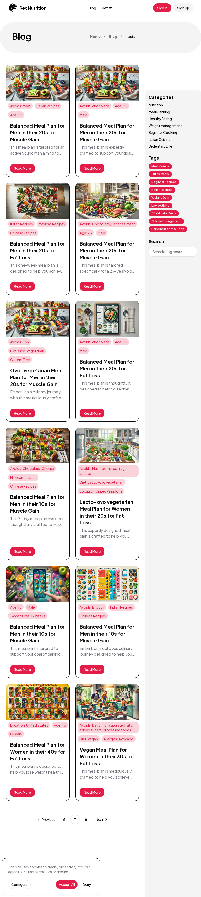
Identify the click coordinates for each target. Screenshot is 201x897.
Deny (87, 884)
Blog (92, 8)
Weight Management (165, 125)
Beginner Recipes (163, 182)
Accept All (67, 884)
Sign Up (183, 8)
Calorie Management (166, 221)
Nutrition (156, 105)
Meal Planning (159, 112)
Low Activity (160, 205)
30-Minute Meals (163, 213)
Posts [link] (130, 36)
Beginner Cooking (163, 132)
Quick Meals (160, 174)
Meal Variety (160, 166)
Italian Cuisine (159, 139)
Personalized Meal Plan (167, 229)
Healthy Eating (160, 119)
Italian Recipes (161, 190)
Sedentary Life (160, 146)
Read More (22, 168)
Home (95, 36)
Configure (19, 884)
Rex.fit (107, 8)
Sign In (162, 8)
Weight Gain (160, 197)
